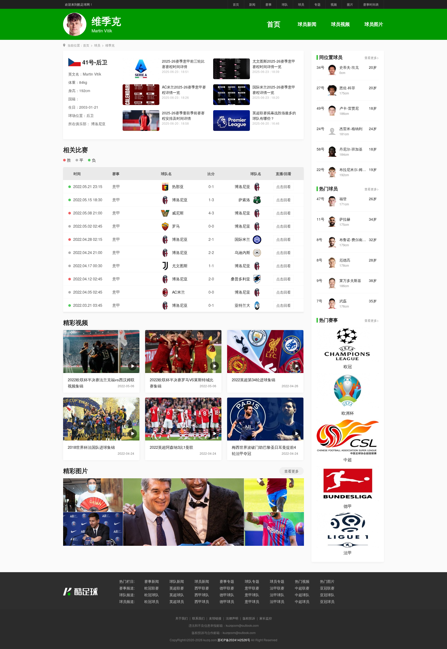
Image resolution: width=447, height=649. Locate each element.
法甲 (348, 553)
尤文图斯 (180, 265)
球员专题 (277, 581)
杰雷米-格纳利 (350, 128)
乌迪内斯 (242, 252)
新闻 (252, 4)
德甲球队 (227, 594)
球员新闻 (307, 24)
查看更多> (371, 57)
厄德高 (344, 260)
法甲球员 (277, 601)
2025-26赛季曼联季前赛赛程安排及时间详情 (183, 115)
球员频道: (127, 601)
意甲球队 (252, 594)
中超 (348, 459)
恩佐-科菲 (347, 87)
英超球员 (176, 601)
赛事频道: (127, 588)
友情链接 (215, 618)
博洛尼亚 (242, 186)
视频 (334, 4)
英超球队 (176, 594)
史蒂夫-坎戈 (349, 67)
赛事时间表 (371, 4)
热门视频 (302, 581)
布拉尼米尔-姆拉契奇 (354, 169)
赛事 (268, 4)
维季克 (110, 45)
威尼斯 (178, 212)
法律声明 (232, 618)
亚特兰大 (242, 305)
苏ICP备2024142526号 (234, 640)
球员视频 (340, 24)
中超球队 (302, 594)
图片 (350, 4)
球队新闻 (176, 581)
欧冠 (348, 366)
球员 (301, 4)
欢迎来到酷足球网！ (79, 4)
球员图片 (373, 24)
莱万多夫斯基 (350, 280)
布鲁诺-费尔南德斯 (354, 239)
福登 (343, 198)
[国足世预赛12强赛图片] (93, 495)
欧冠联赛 (151, 588)
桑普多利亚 (240, 278)
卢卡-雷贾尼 (349, 108)
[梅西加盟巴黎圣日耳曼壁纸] (93, 529)
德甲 (348, 506)
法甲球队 (277, 594)
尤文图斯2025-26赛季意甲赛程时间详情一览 (273, 63)
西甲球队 (202, 594)
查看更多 (291, 471)
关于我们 (181, 618)
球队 (285, 4)
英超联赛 (176, 588)
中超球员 (302, 601)
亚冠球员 (327, 601)
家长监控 (265, 618)
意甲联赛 (252, 588)
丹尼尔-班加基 (350, 149)
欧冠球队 (151, 594)
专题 (317, 4)
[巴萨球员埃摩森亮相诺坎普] (183, 512)
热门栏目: (127, 581)
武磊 (343, 300)
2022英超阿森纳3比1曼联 (171, 447)
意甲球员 (252, 601)
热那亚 (178, 186)
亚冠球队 (327, 594)
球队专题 (252, 581)
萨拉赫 (344, 219)
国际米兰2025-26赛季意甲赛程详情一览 (273, 89)
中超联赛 (302, 588)
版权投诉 (249, 618)
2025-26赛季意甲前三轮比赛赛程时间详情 (183, 63)
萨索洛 (244, 199)
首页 (236, 4)
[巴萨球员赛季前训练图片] (274, 495)
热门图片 (327, 581)
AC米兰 (178, 292)
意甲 (116, 186)
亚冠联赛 (327, 588)
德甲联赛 (227, 588)
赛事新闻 (151, 581)
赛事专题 (227, 581)
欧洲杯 (347, 413)
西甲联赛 (202, 588)
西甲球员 (202, 601)
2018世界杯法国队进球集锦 (91, 447)
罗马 (176, 226)
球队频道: (127, 594)
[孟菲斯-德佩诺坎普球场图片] (274, 529)
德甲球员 (227, 601)
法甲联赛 (277, 588)
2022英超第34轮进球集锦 (253, 379)
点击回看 (283, 186)
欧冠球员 (151, 601)
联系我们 (198, 618)
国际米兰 (242, 239)
